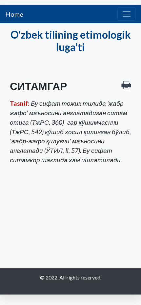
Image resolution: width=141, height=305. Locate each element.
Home (14, 14)
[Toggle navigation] (126, 14)
